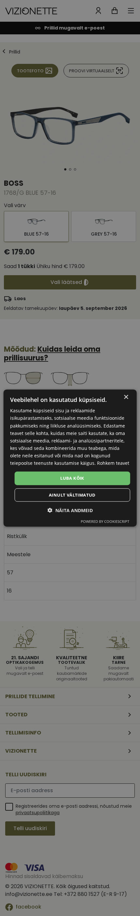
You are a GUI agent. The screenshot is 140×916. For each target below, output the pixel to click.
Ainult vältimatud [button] (72, 495)
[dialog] (70, 458)
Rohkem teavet (113, 463)
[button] (70, 510)
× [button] (125, 397)
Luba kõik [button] (72, 478)
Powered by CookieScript (105, 521)
